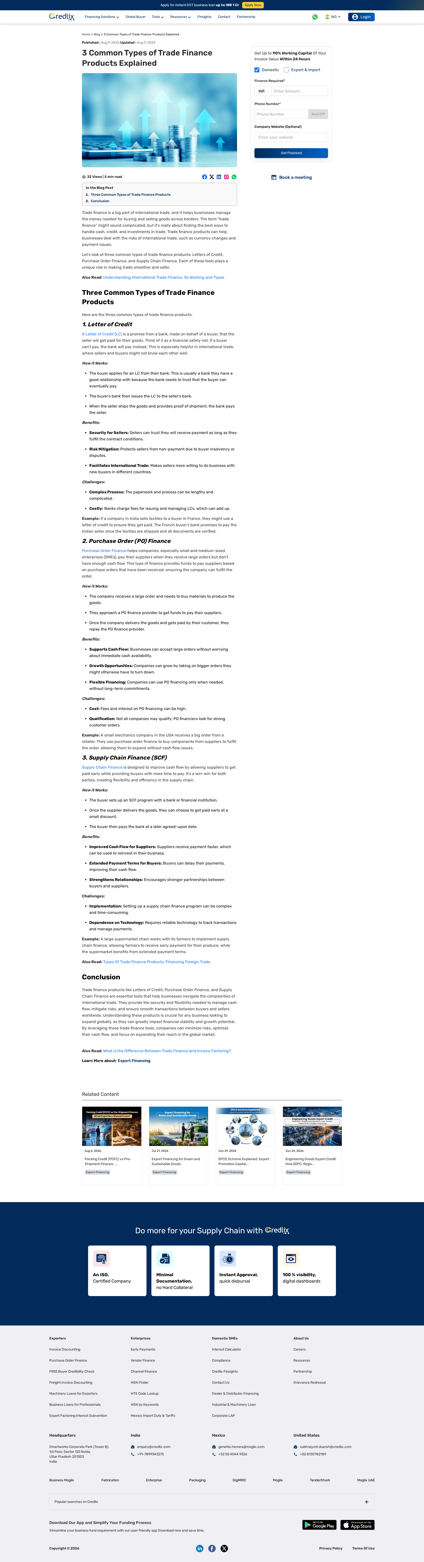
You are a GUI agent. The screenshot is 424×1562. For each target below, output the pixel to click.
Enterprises (141, 1338)
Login (365, 16)
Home (86, 34)
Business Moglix (61, 1480)
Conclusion (100, 201)
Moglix (278, 1480)
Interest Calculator (226, 1349)
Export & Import (305, 69)
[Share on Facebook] (205, 177)
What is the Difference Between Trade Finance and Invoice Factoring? (167, 1051)
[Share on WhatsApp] (234, 177)
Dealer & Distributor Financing (235, 1393)
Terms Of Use (363, 1548)
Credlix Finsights (225, 1371)
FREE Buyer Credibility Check (71, 1371)
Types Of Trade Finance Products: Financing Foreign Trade (156, 961)
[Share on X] (212, 177)
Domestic (270, 69)
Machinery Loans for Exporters (73, 1393)
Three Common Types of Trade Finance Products (131, 195)
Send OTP (318, 114)
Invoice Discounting (64, 1349)
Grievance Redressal (309, 1382)
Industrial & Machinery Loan (234, 1405)
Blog (97, 34)
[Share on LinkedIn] (219, 177)
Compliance (221, 1360)
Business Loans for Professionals (75, 1405)
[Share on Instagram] (226, 176)
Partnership (302, 1371)
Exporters (57, 1338)
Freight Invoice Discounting (70, 1382)
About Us (301, 1338)
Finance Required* (269, 81)
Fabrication (110, 1480)
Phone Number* (267, 104)
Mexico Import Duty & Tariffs (153, 1416)
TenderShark (320, 1480)
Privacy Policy (331, 1548)
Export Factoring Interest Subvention (78, 1416)
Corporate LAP (223, 1416)
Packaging (197, 1480)
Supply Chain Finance (102, 767)
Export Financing (134, 1060)
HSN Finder (139, 1382)
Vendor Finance (143, 1360)
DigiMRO (239, 1480)
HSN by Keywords (145, 1405)
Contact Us (220, 1382)
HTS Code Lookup (145, 1393)
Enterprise (154, 1480)
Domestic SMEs (225, 1338)
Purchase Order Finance (104, 550)
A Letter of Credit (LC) (102, 334)
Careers (299, 1349)
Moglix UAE (366, 1480)
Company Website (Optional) (278, 127)
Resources (301, 1360)
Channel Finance (144, 1371)
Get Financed (291, 153)
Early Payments (143, 1349)
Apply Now (253, 5)
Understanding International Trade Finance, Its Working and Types (163, 277)
